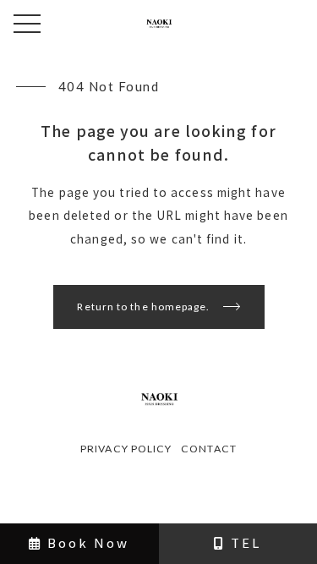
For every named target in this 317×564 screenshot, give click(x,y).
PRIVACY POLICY (126, 448)
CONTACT (209, 448)
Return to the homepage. (143, 306)
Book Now (85, 542)
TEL (243, 542)
